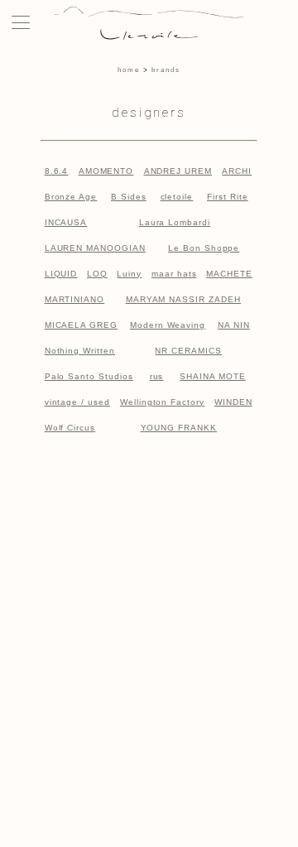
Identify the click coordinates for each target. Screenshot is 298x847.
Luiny (129, 273)
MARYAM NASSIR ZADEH (183, 299)
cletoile (177, 196)
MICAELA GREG (81, 325)
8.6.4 (57, 171)
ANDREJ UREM (178, 171)
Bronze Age (71, 196)
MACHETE (229, 273)
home (129, 70)
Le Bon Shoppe (203, 248)
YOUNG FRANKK (179, 427)
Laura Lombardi (174, 222)
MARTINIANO (75, 299)
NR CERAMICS (188, 350)
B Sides (129, 196)
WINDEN (233, 402)
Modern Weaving (167, 325)
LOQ (97, 273)
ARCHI (237, 171)
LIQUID (61, 273)
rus (157, 376)
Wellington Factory (162, 402)
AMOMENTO (106, 171)
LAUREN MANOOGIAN (95, 248)
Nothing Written (80, 350)
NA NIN (234, 325)
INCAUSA (66, 222)
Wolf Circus (70, 427)
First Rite (227, 196)
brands (165, 70)
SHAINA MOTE (213, 376)
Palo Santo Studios (89, 376)
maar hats (174, 273)
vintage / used (77, 402)
